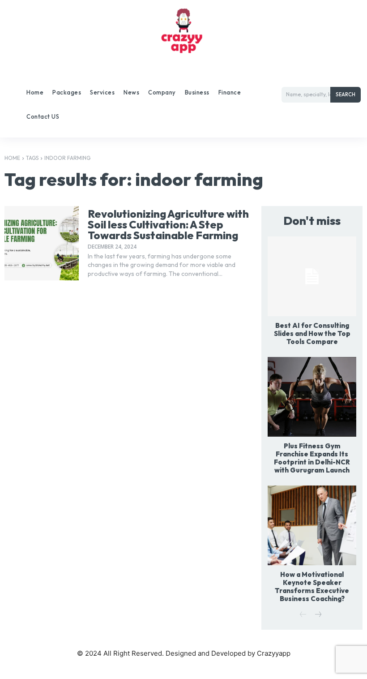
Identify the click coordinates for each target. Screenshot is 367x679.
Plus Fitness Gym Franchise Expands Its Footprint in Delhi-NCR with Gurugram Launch (312, 458)
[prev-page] (303, 615)
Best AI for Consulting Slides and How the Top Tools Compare (312, 333)
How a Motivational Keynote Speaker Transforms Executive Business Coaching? (312, 586)
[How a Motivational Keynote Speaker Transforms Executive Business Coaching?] (312, 525)
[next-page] (317, 615)
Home (12, 158)
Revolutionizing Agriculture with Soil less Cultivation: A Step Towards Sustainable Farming (168, 224)
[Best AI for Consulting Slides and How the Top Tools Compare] (312, 276)
